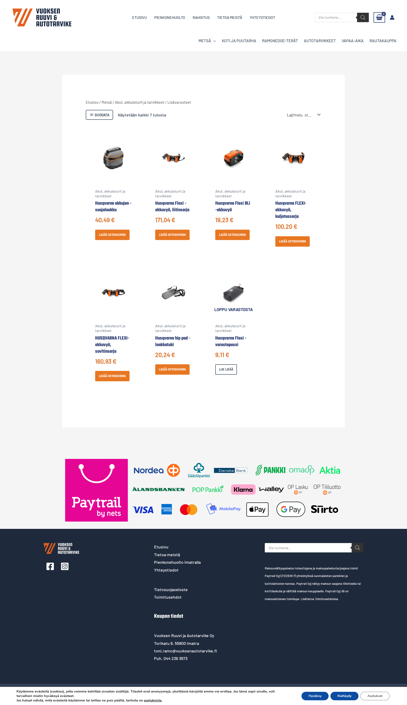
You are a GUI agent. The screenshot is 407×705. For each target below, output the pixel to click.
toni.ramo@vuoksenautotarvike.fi (185, 650)
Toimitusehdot (168, 597)
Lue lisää (226, 369)
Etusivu (92, 102)
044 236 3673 (175, 658)
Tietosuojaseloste (171, 589)
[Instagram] (64, 566)
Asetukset (375, 696)
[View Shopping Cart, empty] (379, 17)
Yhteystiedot (166, 569)
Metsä (107, 102)
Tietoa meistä (167, 554)
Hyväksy (315, 696)
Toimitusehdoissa (326, 599)
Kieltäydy (344, 696)
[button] (213, 40)
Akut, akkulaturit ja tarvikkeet (139, 102)
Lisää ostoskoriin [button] (112, 234)
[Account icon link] (392, 17)
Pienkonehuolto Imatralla (177, 562)
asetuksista (153, 700)
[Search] (363, 17)
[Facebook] (50, 566)
